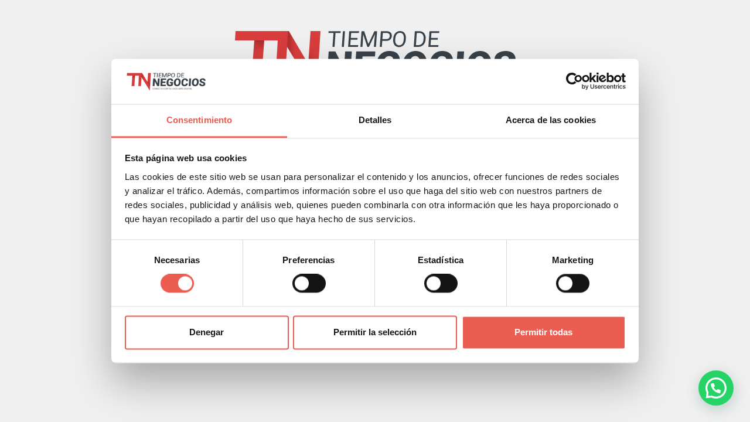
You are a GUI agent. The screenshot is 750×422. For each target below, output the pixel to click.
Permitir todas (543, 332)
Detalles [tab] (375, 120)
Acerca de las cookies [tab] (551, 120)
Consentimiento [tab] (199, 120)
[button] (716, 388)
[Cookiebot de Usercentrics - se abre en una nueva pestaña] (574, 81)
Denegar (206, 332)
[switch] (309, 283)
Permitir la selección (375, 332)
